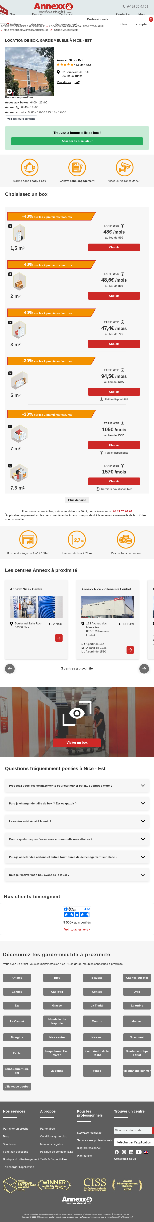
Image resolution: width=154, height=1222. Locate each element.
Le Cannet (17, 1021)
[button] (74, 64)
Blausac (96, 977)
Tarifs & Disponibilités (53, 1159)
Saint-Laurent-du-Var (17, 1070)
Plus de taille (77, 500)
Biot (57, 977)
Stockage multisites (89, 1132)
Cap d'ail (57, 991)
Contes (97, 991)
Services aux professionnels (94, 1140)
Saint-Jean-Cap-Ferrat (137, 1053)
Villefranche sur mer (137, 1070)
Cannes (17, 991)
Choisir (114, 247)
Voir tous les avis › (77, 929)
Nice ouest (137, 1037)
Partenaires (47, 1128)
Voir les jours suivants (21, 118)
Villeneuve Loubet (17, 1086)
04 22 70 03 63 (122, 511)
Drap (137, 991)
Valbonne (57, 1070)
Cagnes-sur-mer (137, 977)
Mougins (17, 1037)
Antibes (17, 977)
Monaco (137, 1021)
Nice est (96, 1037)
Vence (97, 1070)
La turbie (137, 1005)
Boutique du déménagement (21, 1159)
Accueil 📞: (12, 107)
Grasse (57, 1005)
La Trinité (97, 1005)
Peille (17, 1053)
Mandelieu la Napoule (57, 1021)
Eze (17, 1005)
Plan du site (84, 1155)
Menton (97, 1021)
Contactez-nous (125, 1158)
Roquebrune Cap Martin (57, 1053)
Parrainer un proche (15, 1128)
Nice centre (57, 1037)
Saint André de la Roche (97, 1053)
